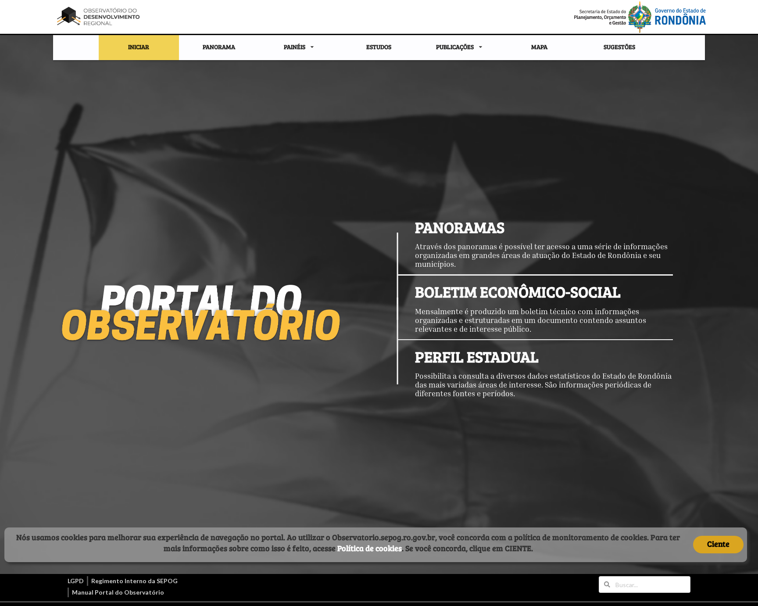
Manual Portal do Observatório (118, 592)
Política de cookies (369, 548)
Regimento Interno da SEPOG (134, 580)
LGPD (76, 580)
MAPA (539, 47)
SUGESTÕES (619, 47)
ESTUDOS (378, 47)
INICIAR (138, 47)
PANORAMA (219, 47)
